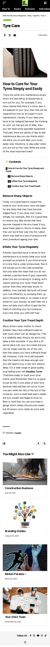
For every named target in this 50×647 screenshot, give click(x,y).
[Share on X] (10, 35)
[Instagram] (42, 635)
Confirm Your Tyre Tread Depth (26, 186)
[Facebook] (30, 635)
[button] (5, 3)
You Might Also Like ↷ (18, 454)
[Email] (15, 35)
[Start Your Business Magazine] (25, 3)
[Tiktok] (45, 635)
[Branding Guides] (25, 514)
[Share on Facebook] (5, 35)
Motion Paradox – (15, 574)
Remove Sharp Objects (22, 176)
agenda (7, 20)
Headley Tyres (34, 371)
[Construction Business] (25, 471)
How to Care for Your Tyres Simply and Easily (25, 169)
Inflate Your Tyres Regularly (24, 181)
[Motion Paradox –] (25, 557)
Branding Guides (15, 531)
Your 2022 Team (15, 617)
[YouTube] (38, 635)
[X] (34, 635)
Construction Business (19, 488)
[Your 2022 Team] (25, 600)
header (18, 433)
